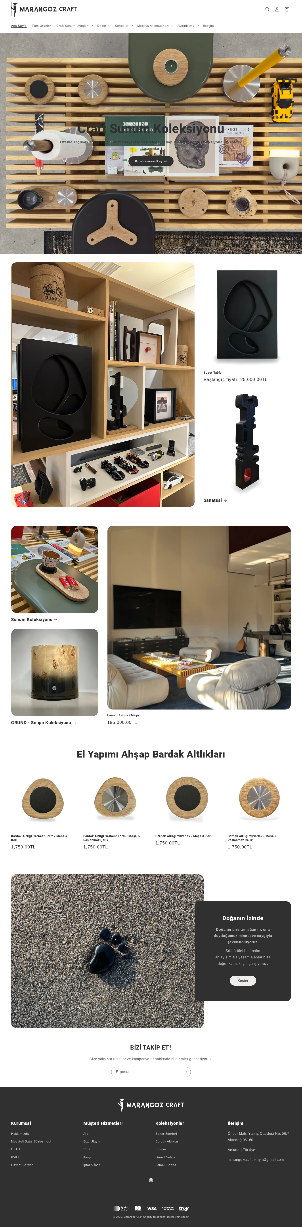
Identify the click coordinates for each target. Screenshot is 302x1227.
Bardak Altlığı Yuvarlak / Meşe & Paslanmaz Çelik (252, 838)
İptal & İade (92, 1165)
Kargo (87, 1157)
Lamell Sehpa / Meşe (123, 715)
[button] (74, 25)
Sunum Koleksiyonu (31, 619)
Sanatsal (213, 500)
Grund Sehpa (165, 1157)
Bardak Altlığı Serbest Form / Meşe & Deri (39, 838)
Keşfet (242, 981)
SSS (86, 1149)
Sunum (160, 1149)
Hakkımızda (20, 1133)
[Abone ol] (186, 1072)
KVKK (15, 1157)
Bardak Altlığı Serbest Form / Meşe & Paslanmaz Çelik (111, 838)
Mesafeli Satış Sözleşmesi (31, 1141)
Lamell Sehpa (165, 1165)
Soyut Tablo (213, 372)
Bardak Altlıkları (167, 1141)
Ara (86, 1133)
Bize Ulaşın (92, 1141)
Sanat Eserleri (166, 1133)
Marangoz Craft (133, 1216)
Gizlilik (16, 1149)
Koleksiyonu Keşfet (151, 161)
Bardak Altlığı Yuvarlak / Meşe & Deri (183, 836)
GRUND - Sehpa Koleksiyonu (41, 722)
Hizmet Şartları (22, 1165)
